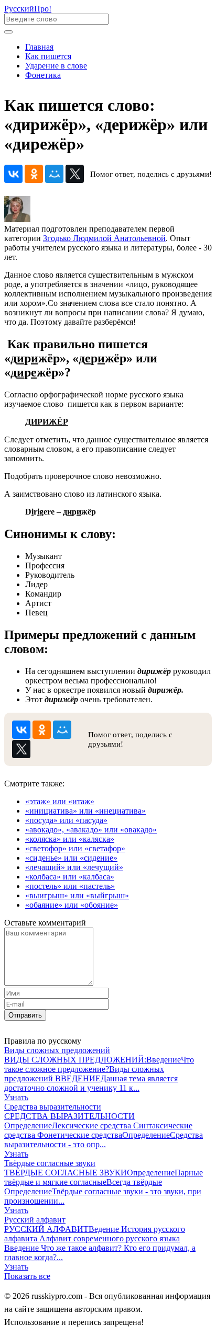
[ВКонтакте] (13, 174)
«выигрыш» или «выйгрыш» (77, 895)
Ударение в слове (56, 65)
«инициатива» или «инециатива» (85, 810)
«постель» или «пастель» (70, 886)
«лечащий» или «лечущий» (74, 867)
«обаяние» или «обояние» (71, 904)
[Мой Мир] (54, 174)
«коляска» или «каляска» (69, 839)
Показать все (27, 1276)
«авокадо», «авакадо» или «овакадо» (91, 829)
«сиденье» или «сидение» (71, 857)
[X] (75, 174)
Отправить (25, 1015)
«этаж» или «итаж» (59, 801)
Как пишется (48, 56)
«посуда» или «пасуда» (66, 820)
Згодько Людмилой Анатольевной (104, 238)
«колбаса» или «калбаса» (69, 876)
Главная (39, 46)
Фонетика (43, 75)
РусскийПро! (27, 8)
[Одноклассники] (34, 174)
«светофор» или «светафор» (75, 848)
